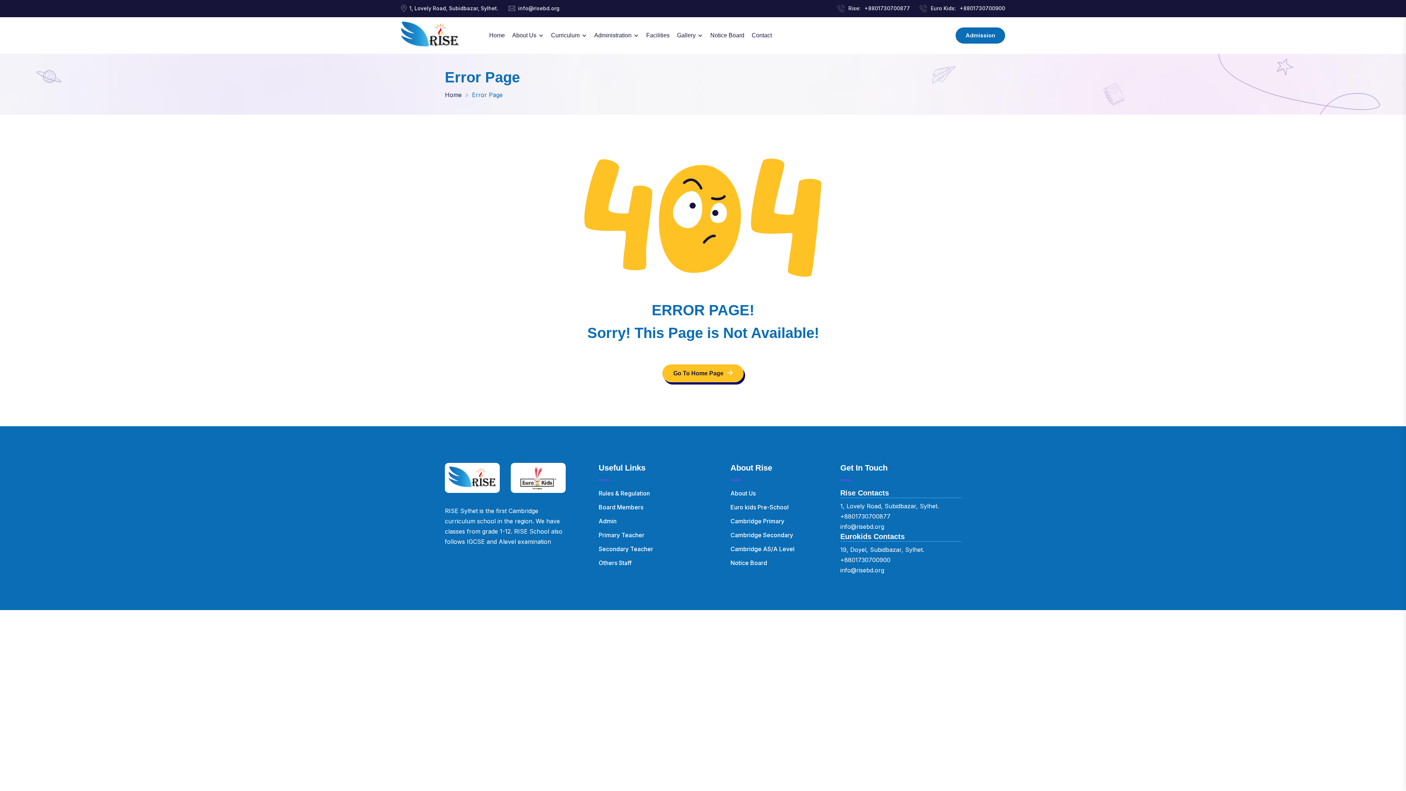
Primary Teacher (621, 535)
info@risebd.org (538, 8)
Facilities (658, 35)
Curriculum (565, 35)
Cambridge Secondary (761, 535)
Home (497, 35)
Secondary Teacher (626, 549)
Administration (613, 35)
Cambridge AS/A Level (762, 549)
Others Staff (615, 563)
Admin (608, 521)
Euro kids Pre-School (759, 507)
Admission (980, 35)
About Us (524, 35)
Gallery (686, 35)
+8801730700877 (887, 8)
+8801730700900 (982, 8)
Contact (762, 35)
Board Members (621, 507)
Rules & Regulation (624, 493)
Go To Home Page (698, 373)
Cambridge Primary (757, 521)
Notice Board (727, 35)
